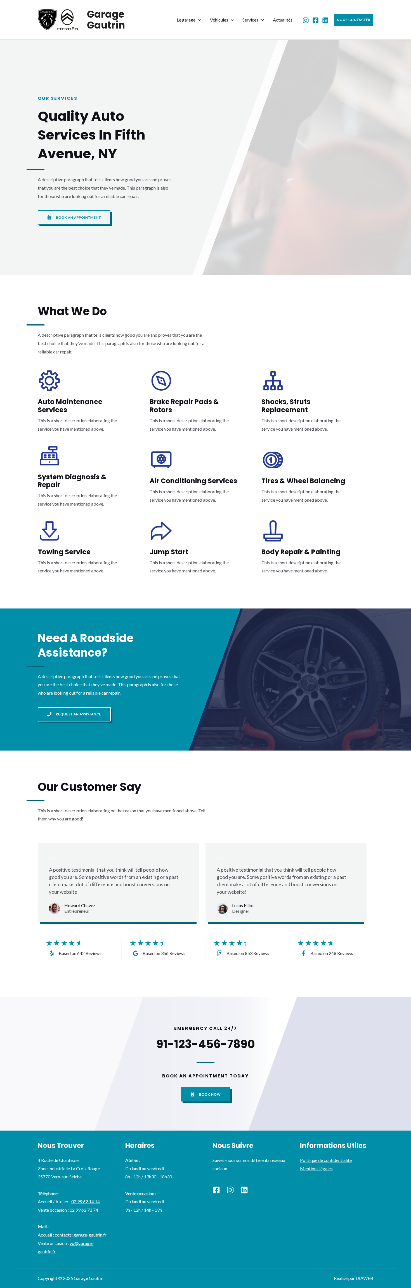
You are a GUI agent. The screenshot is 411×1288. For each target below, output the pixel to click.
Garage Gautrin (106, 19)
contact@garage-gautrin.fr (81, 1234)
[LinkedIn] (325, 20)
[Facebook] (315, 20)
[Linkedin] (244, 1190)
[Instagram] (306, 20)
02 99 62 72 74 (84, 1209)
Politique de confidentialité (326, 1160)
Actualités (282, 19)
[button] (198, 19)
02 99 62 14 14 (85, 1201)
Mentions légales (316, 1168)
